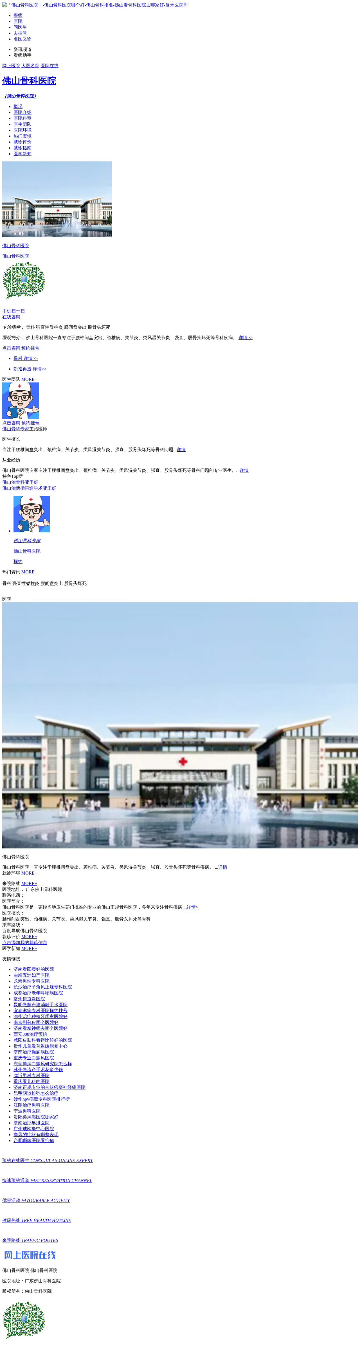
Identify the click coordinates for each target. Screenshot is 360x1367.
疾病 (18, 15)
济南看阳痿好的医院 (34, 969)
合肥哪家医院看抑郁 (34, 1140)
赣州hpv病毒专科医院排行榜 (42, 1099)
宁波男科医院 (27, 1111)
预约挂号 (30, 348)
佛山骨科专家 (15, 428)
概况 (18, 106)
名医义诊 (23, 39)
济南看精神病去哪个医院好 (41, 1028)
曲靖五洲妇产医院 (32, 975)
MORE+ (29, 379)
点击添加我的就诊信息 (24, 942)
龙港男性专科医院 (32, 981)
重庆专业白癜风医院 (34, 1057)
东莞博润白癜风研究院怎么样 (43, 1063)
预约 (18, 561)
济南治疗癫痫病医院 (34, 1052)
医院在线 (49, 65)
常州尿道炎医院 (29, 998)
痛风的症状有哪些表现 (36, 1134)
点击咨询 (11, 348)
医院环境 (23, 130)
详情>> (245, 337)
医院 (18, 21)
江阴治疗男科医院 (32, 1105)
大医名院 (30, 65)
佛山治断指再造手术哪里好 (29, 488)
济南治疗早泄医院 (32, 1122)
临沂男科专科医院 (32, 1075)
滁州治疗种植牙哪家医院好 (41, 1016)
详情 (181, 449)
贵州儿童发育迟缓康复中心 (41, 1046)
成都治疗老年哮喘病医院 (38, 992)
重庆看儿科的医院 (32, 1081)
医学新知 (23, 153)
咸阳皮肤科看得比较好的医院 (43, 1040)
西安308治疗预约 (30, 1034)
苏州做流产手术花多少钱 (38, 1069)
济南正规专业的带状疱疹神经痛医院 (50, 1087)
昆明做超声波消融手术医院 (41, 1004)
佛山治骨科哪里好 (20, 482)
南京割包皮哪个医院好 (36, 1022)
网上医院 (11, 65)
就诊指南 (23, 147)
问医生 (20, 27)
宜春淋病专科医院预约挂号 (41, 1010)
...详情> (190, 907)
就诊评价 (23, 141)
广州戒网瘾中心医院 (34, 1128)
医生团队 (23, 124)
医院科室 (23, 118)
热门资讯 (23, 136)
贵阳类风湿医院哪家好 (36, 1116)
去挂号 (20, 33)
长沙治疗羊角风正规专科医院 (43, 987)
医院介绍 (23, 112)
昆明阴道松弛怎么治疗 (36, 1093)
